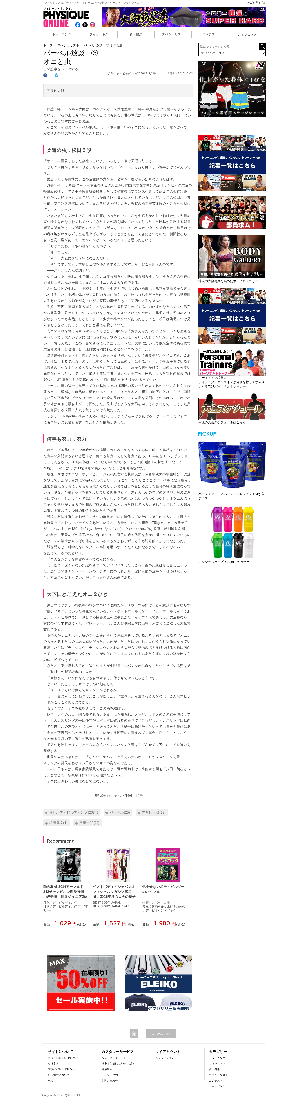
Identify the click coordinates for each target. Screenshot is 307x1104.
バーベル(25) (120, 812)
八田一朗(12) (89, 823)
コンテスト (210, 34)
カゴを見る (254, 2)
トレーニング (61, 34)
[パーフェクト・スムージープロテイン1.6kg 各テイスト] (232, 464)
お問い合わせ (110, 1080)
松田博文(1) (58, 823)
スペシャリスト (173, 34)
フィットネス (98, 34)
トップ (48, 45)
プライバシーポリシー (61, 1069)
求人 (50, 1080)
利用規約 (107, 1069)
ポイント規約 (110, 1075)
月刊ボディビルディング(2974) (73, 812)
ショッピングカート (167, 1058)
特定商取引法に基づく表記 (118, 1063)
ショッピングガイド (114, 1058)
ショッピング (247, 34)
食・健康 (136, 34)
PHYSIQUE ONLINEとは (63, 1058)
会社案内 (53, 1063)
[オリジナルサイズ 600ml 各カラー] (232, 532)
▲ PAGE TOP (161, 1033)
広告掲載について (58, 1075)
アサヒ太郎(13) (154, 812)
